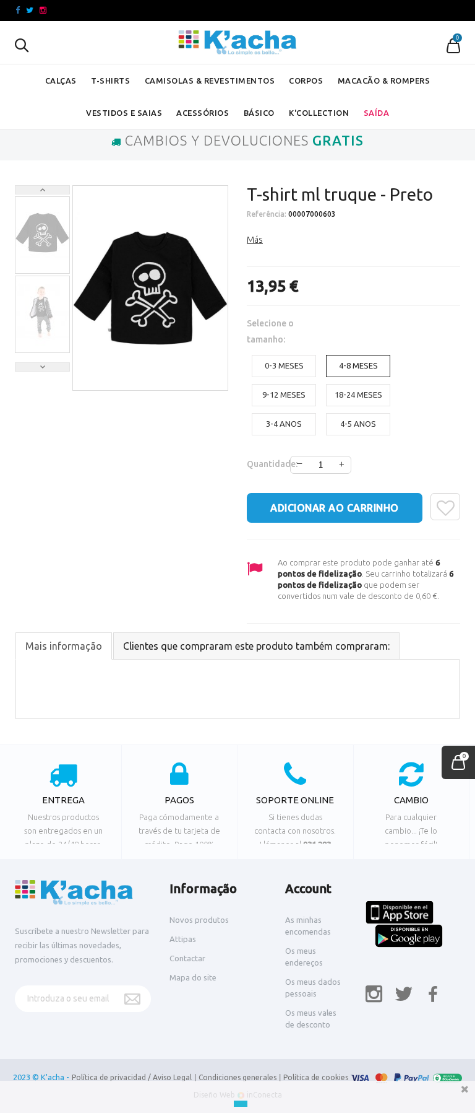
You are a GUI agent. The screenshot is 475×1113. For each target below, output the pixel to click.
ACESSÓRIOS (202, 112)
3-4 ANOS (284, 423)
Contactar (187, 958)
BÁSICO (259, 112)
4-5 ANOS (358, 423)
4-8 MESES (358, 365)
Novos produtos (199, 919)
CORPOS (306, 80)
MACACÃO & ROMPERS (384, 80)
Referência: (266, 214)
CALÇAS (61, 80)
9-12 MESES (284, 394)
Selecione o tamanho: (270, 331)
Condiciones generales (237, 1077)
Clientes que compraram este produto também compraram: (256, 646)
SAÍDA (377, 112)
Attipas (182, 939)
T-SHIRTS (110, 80)
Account (308, 888)
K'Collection (319, 112)
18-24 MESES (358, 394)
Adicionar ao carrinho (334, 507)
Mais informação (63, 646)
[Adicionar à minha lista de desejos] (445, 506)
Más (255, 240)
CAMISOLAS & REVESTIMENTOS (210, 80)
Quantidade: (263, 464)
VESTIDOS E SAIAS (124, 112)
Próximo (42, 367)
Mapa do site (192, 977)
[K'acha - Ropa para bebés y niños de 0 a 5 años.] (237, 42)
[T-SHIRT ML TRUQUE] (42, 232)
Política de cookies (315, 1077)
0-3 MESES (284, 365)
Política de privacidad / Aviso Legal (132, 1077)
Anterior (42, 189)
